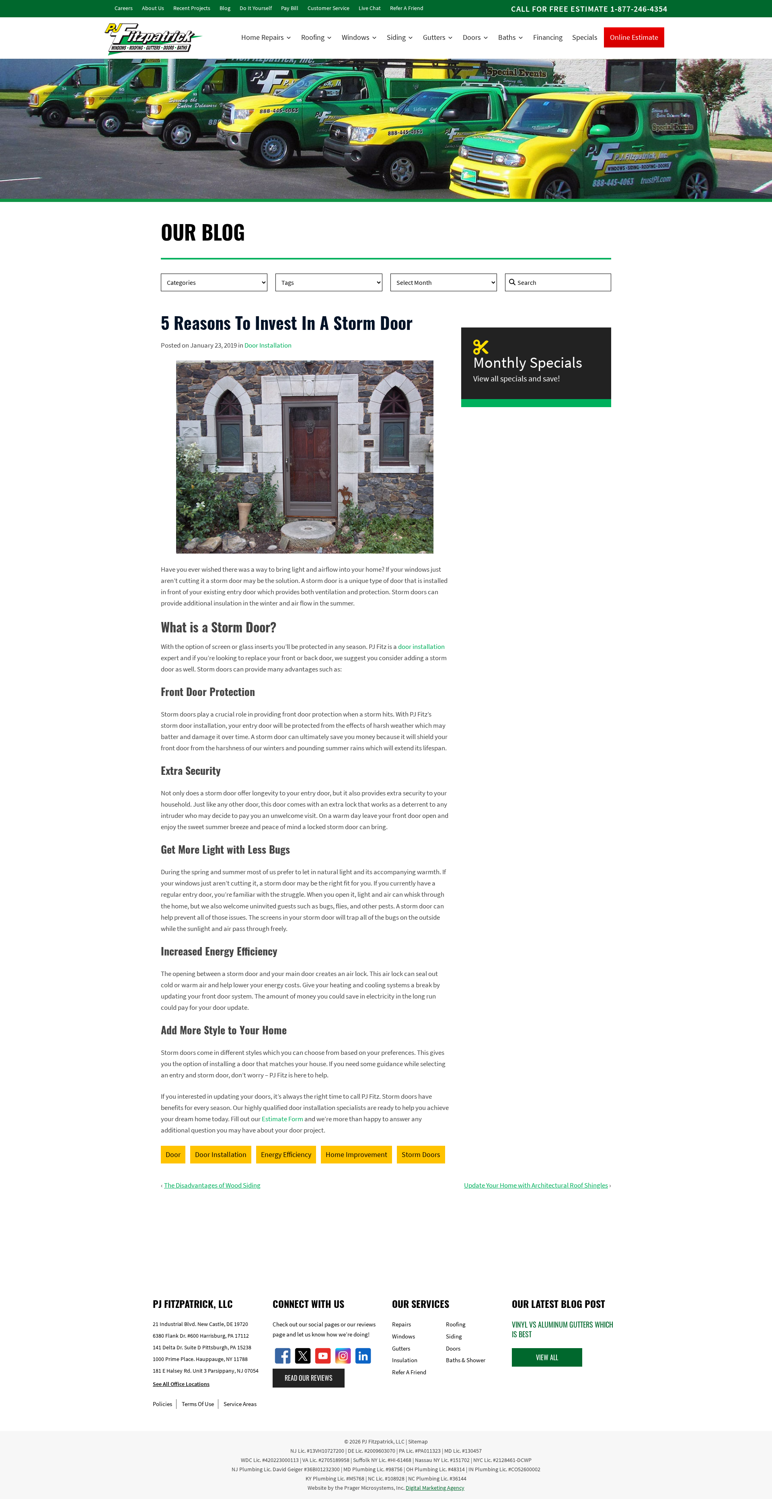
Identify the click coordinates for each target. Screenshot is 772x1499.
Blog (225, 8)
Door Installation (268, 345)
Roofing (312, 37)
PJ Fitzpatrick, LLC (383, 1441)
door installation (421, 646)
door (173, 1154)
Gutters (434, 37)
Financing (548, 37)
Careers (124, 8)
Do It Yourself (256, 8)
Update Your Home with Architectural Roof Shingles (536, 1185)
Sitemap (418, 1441)
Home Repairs (262, 37)
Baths (507, 37)
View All (547, 1357)
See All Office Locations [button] (181, 1384)
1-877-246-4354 (638, 9)
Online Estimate (634, 37)
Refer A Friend (406, 8)
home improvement (356, 1154)
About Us (153, 8)
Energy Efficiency (286, 1154)
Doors (472, 37)
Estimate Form (282, 1118)
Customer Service (328, 8)
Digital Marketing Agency (435, 1488)
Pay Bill (289, 8)
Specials (584, 37)
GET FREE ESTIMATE (386, 1236)
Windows (356, 37)
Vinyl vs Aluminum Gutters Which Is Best (562, 1329)
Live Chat (370, 8)
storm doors (421, 1154)
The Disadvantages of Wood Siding (212, 1185)
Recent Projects (191, 8)
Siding (396, 37)
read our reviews (309, 1378)
